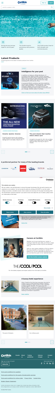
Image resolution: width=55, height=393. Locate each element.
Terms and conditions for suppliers (11, 372)
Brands (18, 355)
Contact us (50, 356)
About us (23, 356)
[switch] (21, 202)
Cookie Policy (37, 378)
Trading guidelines (30, 356)
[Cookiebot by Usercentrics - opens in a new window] (47, 180)
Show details (47, 207)
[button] (26, 342)
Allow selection (27, 212)
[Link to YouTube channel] (47, 363)
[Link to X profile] (44, 363)
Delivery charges (40, 356)
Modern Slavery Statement (8, 381)
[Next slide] (52, 152)
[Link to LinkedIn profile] (50, 363)
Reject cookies (10, 212)
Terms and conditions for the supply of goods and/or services (18, 375)
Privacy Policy (28, 378)
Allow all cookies (45, 212)
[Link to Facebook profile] (41, 363)
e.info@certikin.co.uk (7, 386)
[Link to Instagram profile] (53, 363)
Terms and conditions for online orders (12, 378)
